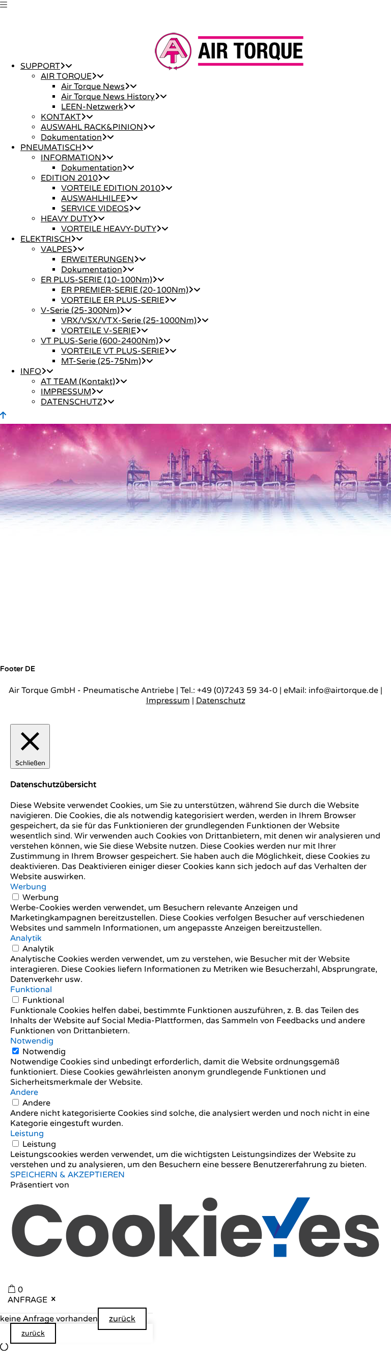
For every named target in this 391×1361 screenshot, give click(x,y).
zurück (122, 1319)
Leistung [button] (27, 1133)
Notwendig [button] (31, 1041)
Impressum (168, 701)
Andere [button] (24, 1092)
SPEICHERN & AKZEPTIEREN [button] (67, 1175)
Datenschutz (220, 701)
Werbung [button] (28, 887)
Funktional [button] (31, 989)
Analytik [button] (26, 938)
